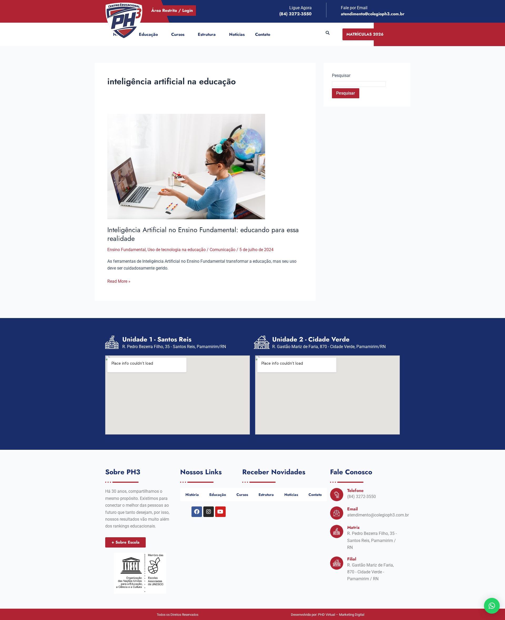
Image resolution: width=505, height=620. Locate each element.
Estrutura (207, 34)
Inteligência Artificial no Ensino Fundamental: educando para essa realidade (203, 234)
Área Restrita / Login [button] (172, 10)
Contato (262, 34)
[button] (160, 34)
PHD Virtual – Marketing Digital (341, 615)
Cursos (177, 34)
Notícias (237, 34)
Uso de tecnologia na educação (177, 249)
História (192, 494)
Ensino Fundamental (126, 249)
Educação (148, 34)
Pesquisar (341, 75)
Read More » (118, 281)
